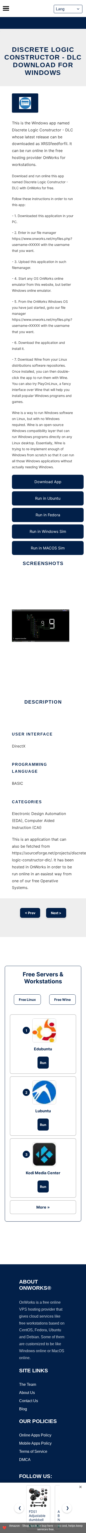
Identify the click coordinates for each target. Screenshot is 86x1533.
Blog (23, 1409)
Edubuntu (43, 1048)
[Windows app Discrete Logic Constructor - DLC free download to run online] (25, 103)
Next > (56, 913)
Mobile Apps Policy (35, 1443)
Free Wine (62, 1000)
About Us (27, 1393)
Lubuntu (43, 1110)
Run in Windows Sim (48, 531)
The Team (27, 1384)
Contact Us (28, 1401)
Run (43, 1063)
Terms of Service (33, 1451)
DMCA (25, 1460)
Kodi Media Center (43, 1172)
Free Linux (27, 1000)
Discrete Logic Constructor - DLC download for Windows (43, 61)
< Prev (30, 913)
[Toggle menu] (6, 8)
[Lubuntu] (45, 1092)
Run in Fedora (48, 514)
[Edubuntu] (45, 1030)
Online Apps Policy (35, 1435)
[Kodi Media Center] (45, 1154)
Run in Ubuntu (47, 498)
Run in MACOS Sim (48, 548)
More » (43, 1207)
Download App (47, 481)
